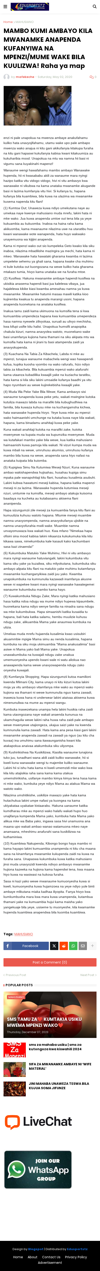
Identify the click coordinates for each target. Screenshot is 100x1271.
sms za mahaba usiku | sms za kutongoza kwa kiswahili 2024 (55, 1047)
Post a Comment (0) (50, 962)
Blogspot (35, 1249)
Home (8, 22)
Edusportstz (77, 1249)
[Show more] (92, 946)
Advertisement (50, 1263)
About (32, 1257)
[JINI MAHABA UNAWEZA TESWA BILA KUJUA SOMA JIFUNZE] (14, 1089)
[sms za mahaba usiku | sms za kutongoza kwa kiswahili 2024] (14, 1050)
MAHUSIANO (25, 22)
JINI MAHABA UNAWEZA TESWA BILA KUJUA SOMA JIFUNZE (59, 1086)
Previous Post (16, 974)
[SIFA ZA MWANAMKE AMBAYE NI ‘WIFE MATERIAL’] (14, 1069)
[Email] (83, 946)
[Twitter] (54, 946)
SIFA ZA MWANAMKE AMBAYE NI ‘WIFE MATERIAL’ (60, 1066)
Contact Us (51, 1257)
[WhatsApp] (73, 946)
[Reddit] (64, 946)
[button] (5, 6)
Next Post (87, 974)
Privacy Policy (76, 1257)
